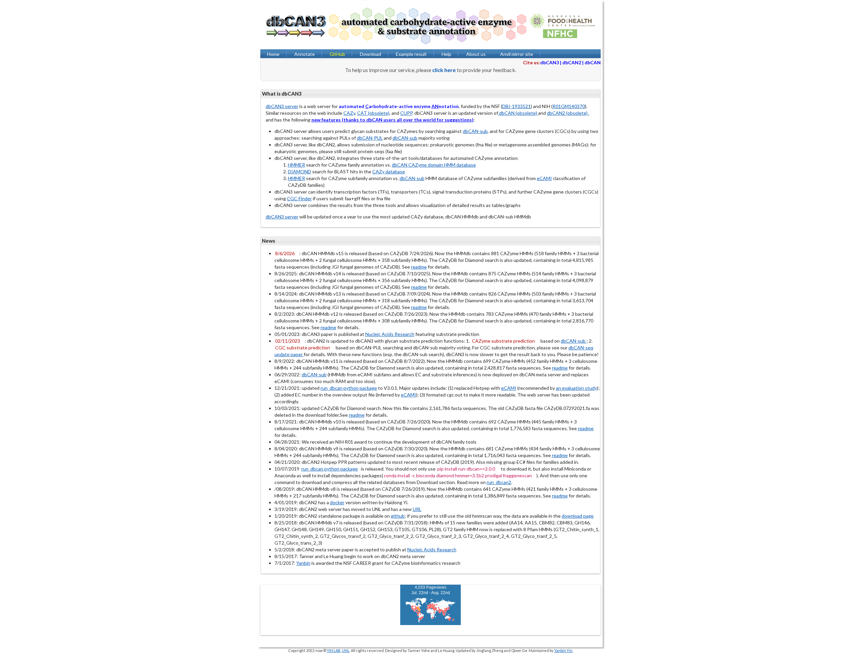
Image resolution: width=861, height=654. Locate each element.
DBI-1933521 (516, 106)
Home (273, 54)
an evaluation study (576, 388)
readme (419, 267)
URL (417, 509)
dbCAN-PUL (370, 138)
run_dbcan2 (499, 482)
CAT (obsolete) (373, 113)
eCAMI (544, 178)
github (398, 516)
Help (446, 54)
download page (578, 516)
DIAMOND (299, 171)
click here (444, 70)
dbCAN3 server (282, 106)
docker (337, 502)
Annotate (304, 54)
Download (370, 54)
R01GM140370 (569, 106)
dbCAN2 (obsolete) (568, 113)
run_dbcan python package (349, 388)
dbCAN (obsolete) (518, 113)
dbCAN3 (549, 62)
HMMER (296, 165)
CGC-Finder (299, 198)
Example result (411, 54)
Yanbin (303, 563)
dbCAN (593, 62)
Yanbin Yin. (563, 650)
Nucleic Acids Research (389, 334)
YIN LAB (334, 650)
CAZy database (388, 171)
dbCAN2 (571, 62)
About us (476, 54)
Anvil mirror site (516, 54)
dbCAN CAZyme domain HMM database (434, 165)
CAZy (349, 113)
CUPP (406, 113)
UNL (345, 650)
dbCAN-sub (475, 131)
